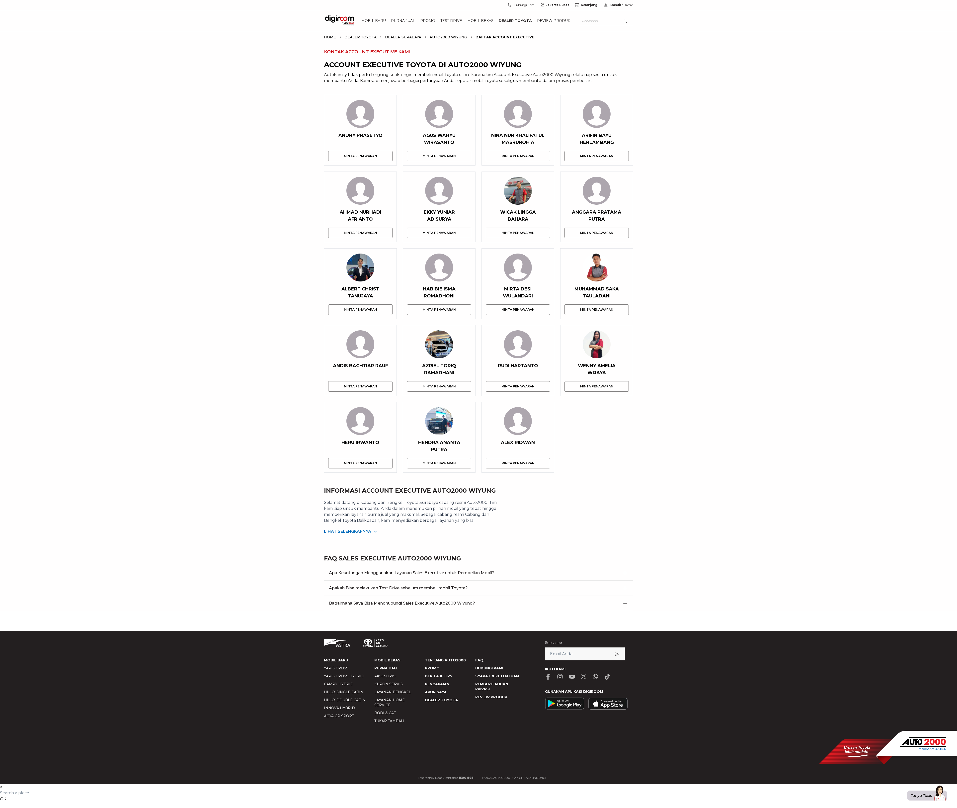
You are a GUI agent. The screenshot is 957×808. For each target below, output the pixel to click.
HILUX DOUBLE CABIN (345, 700)
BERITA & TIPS (438, 676)
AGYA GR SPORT (339, 716)
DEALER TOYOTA (441, 700)
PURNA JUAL (386, 668)
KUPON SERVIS (388, 684)
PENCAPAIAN (437, 684)
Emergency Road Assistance (446, 778)
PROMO (432, 668)
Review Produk (553, 21)
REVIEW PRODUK (491, 697)
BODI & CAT (385, 713)
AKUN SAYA (436, 692)
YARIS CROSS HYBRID (344, 676)
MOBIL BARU (336, 660)
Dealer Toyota (515, 21)
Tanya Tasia (922, 795)
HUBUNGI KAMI (489, 668)
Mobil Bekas (480, 21)
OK (3, 799)
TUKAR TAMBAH (389, 721)
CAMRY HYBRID (338, 684)
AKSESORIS (385, 676)
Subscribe (553, 642)
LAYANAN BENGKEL (392, 692)
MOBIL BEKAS (387, 660)
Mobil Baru (373, 21)
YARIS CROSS (336, 668)
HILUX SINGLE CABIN (343, 692)
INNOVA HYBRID (339, 708)
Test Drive (451, 21)
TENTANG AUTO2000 (445, 660)
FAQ (479, 660)
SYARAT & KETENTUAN (497, 676)
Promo (427, 21)
